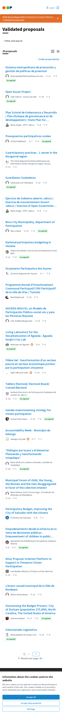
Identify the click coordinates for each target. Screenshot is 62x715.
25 (40, 658)
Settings (31, 709)
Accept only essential (31, 703)
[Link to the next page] (35, 654)
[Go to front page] (23, 8)
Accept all (31, 697)
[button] (52, 51)
